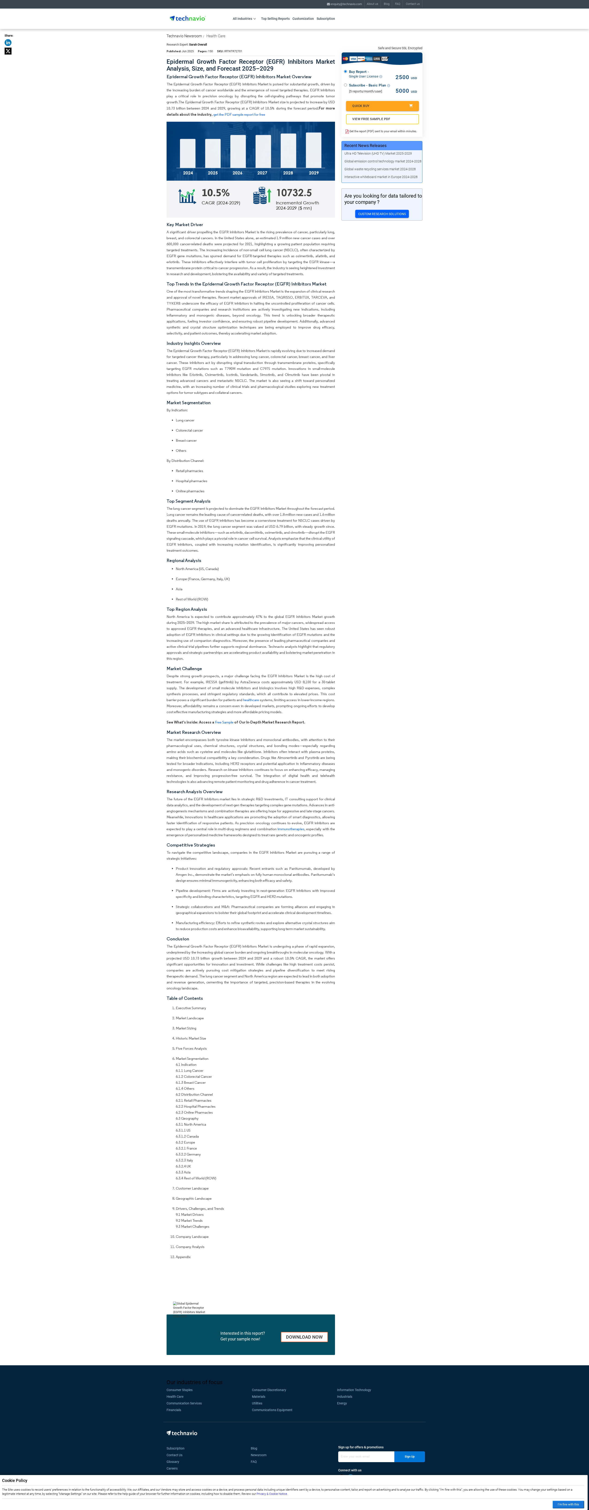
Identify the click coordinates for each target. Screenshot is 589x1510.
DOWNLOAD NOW (304, 1337)
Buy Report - (364, 74)
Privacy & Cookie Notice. (272, 1494)
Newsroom (260, 1455)
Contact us (413, 4)
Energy (342, 1403)
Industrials (344, 1396)
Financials (174, 1410)
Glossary (173, 1462)
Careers (172, 1468)
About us (372, 4)
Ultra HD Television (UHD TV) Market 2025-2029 (378, 153)
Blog (387, 4)
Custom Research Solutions (382, 214)
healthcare (251, 700)
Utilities (257, 1403)
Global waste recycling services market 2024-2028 (380, 169)
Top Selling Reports (275, 18)
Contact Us (174, 1455)
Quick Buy (361, 106)
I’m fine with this (568, 1504)
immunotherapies (290, 829)
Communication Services (184, 1403)
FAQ (397, 4)
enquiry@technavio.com (346, 4)
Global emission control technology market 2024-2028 (383, 161)
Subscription (326, 18)
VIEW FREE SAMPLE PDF (371, 119)
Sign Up (410, 1456)
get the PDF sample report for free (239, 114)
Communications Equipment (272, 1410)
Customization (303, 18)
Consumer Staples (180, 1390)
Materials (258, 1396)
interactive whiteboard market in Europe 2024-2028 (381, 177)
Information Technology (354, 1390)
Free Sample (224, 722)
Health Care (215, 36)
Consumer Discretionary (269, 1390)
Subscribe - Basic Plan (368, 85)
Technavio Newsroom (184, 36)
